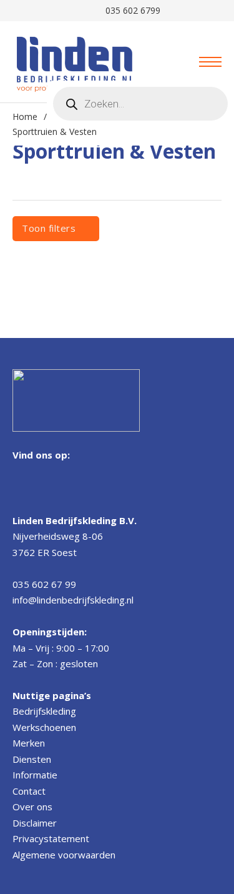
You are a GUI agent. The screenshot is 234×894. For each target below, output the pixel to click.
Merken (28, 743)
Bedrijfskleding (44, 711)
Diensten (31, 759)
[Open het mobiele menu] (210, 62)
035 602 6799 (130, 10)
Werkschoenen (44, 727)
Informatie (34, 774)
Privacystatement (50, 838)
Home (24, 116)
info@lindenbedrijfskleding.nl (73, 600)
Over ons (32, 806)
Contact (29, 791)
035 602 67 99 (44, 584)
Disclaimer (34, 823)
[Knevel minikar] (168, 62)
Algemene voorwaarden (63, 854)
